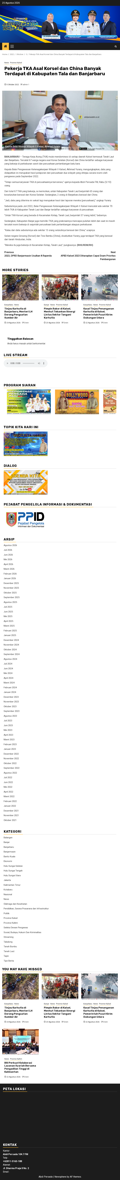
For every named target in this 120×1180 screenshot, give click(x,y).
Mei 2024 (8, 673)
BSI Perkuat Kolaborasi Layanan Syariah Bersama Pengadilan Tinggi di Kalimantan (20, 1067)
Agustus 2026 (10, 545)
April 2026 (8, 564)
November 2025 (11, 588)
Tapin (6, 956)
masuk (22, 343)
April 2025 (8, 621)
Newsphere (60, 1176)
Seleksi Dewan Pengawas (16, 927)
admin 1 (26, 85)
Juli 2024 (8, 663)
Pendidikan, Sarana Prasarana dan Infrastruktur (26, 908)
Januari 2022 (10, 806)
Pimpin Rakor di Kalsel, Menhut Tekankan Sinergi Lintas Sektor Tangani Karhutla (59, 313)
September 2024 (11, 654)
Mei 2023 (8, 730)
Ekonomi (8, 861)
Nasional (8, 894)
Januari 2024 (10, 692)
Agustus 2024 (10, 659)
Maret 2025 (9, 625)
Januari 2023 (10, 749)
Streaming (8, 937)
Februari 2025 (10, 630)
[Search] (116, 46)
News (6, 63)
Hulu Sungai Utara (12, 875)
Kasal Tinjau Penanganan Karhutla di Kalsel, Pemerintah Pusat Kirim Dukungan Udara (98, 313)
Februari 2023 (10, 744)
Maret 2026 (9, 569)
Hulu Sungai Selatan (13, 866)
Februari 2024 (10, 687)
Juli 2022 (8, 777)
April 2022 (8, 791)
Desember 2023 (11, 697)
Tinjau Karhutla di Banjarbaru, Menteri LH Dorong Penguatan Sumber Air (18, 313)
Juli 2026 (8, 550)
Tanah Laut (9, 951)
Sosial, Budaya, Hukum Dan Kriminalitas (22, 932)
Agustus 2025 (10, 602)
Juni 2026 (8, 554)
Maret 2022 (9, 796)
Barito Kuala (9, 856)
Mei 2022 (8, 787)
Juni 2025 (8, 611)
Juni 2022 (8, 782)
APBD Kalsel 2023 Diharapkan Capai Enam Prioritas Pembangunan (88, 256)
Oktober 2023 (10, 706)
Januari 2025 (10, 635)
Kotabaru (8, 889)
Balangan (8, 837)
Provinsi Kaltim (11, 923)
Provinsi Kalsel (16, 63)
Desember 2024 (11, 640)
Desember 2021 (11, 810)
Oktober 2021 (10, 820)
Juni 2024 (8, 668)
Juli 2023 (8, 720)
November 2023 (11, 701)
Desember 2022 (11, 754)
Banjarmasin (10, 851)
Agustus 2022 (10, 772)
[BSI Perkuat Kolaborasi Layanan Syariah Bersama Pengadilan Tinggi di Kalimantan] (20, 1042)
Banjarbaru (8, 305)
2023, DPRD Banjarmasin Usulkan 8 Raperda (28, 254)
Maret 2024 (9, 682)
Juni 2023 (8, 725)
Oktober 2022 (10, 763)
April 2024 (8, 678)
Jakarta (7, 880)
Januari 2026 (10, 578)
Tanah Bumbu (10, 946)
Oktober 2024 (10, 649)
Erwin (26, 323)
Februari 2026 (10, 573)
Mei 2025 (8, 616)
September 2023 (11, 711)
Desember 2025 (11, 583)
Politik (6, 913)
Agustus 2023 (10, 716)
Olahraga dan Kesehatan (15, 904)
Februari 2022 (10, 801)
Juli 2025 (8, 607)
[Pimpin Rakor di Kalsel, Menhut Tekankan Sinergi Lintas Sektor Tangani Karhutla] (60, 287)
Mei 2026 (8, 559)
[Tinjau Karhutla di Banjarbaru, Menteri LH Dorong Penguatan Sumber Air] (20, 287)
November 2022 (11, 758)
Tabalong (8, 942)
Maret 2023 (9, 739)
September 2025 (11, 597)
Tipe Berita (9, 960)
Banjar (46, 305)
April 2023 (8, 735)
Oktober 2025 (10, 592)
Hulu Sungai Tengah (13, 870)
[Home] (5, 46)
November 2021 (11, 815)
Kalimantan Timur (12, 885)
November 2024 (11, 644)
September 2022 (11, 768)
